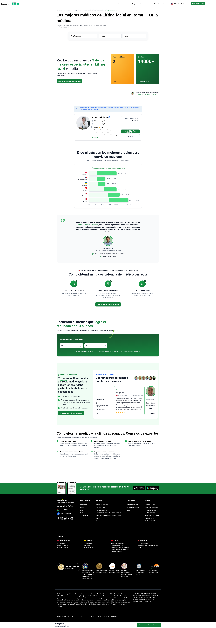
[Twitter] (68, 518)
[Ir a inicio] (5, 4)
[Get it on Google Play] (152, 488)
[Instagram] (61, 518)
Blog (81, 510)
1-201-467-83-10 (179, 4)
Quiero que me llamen (198, 3)
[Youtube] (65, 518)
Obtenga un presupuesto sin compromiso (130, 131)
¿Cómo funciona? (159, 4)
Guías (82, 513)
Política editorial (150, 521)
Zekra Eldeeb (101, 403)
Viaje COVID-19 (149, 518)
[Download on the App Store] (139, 488)
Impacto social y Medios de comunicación (108, 515)
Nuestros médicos (101, 510)
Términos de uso (150, 504)
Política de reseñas (150, 510)
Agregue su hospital (133, 504)
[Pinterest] (71, 518)
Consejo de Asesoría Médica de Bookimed (108, 513)
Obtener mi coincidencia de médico (149, 625)
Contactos (99, 521)
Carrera (98, 518)
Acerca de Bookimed (102, 504)
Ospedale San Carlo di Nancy (102, 130)
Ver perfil (130, 136)
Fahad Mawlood (154, 92)
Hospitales (83, 504)
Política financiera (150, 513)
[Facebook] (58, 518)
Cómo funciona (100, 507)
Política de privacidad (151, 507)
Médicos (82, 507)
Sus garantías (84, 515)
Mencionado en (62, 506)
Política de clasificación (152, 515)
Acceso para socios (133, 507)
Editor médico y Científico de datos (145, 94)
